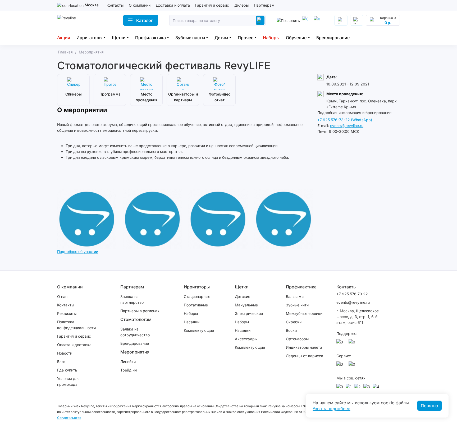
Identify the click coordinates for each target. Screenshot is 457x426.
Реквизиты (66, 313)
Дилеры (241, 5)
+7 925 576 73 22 (352, 294)
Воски (291, 330)
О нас (62, 296)
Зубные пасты (190, 37)
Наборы (271, 37)
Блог (61, 361)
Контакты (115, 5)
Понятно (429, 405)
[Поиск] (260, 20)
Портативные (196, 305)
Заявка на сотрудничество (135, 332)
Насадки (191, 322)
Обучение (296, 37)
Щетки (119, 37)
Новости (64, 353)
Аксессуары (246, 339)
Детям (221, 37)
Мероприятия (134, 352)
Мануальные (246, 305)
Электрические (249, 313)
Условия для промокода (68, 381)
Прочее (245, 37)
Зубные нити (297, 305)
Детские (242, 296)
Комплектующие (199, 330)
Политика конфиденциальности (76, 325)
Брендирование (333, 37)
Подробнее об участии (77, 251)
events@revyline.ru (346, 125)
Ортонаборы (297, 339)
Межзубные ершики (304, 313)
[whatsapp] (318, 20)
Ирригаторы (89, 37)
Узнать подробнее (331, 408)
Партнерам (264, 5)
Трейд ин (128, 370)
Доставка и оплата (173, 5)
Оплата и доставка (74, 344)
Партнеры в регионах (139, 311)
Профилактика (150, 37)
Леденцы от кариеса (304, 356)
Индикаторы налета (304, 347)
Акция (63, 37)
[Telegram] (306, 20)
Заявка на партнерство (132, 299)
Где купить (67, 370)
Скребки (293, 322)
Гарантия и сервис (212, 5)
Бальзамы (295, 296)
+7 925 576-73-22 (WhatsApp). (345, 119)
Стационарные (197, 296)
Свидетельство (69, 418)
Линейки (128, 361)
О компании (139, 5)
